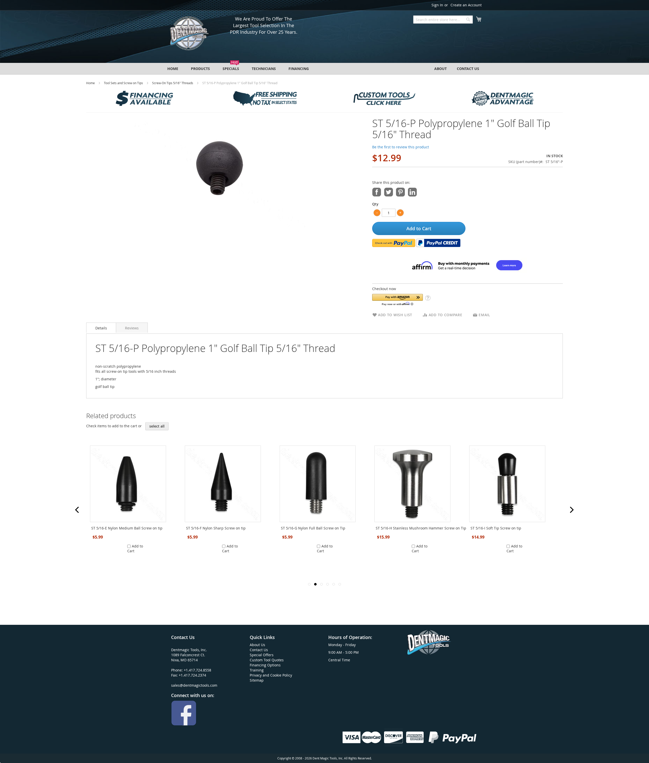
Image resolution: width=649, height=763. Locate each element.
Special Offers (262, 654)
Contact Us (259, 649)
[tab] (101, 328)
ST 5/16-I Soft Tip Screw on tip (496, 528)
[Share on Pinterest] (400, 191)
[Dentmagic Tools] (188, 35)
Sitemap (257, 680)
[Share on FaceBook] (376, 191)
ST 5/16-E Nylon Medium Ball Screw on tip (127, 528)
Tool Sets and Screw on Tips (123, 83)
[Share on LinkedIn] (412, 191)
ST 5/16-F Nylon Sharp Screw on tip (216, 528)
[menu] (324, 68)
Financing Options (265, 665)
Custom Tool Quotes (267, 660)
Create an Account (466, 5)
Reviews (132, 328)
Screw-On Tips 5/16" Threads (172, 83)
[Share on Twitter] (388, 191)
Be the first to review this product (400, 147)
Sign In (437, 5)
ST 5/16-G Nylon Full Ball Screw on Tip (313, 528)
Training (257, 670)
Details (101, 328)
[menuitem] (172, 68)
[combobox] (443, 19)
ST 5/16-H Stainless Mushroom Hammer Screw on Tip (421, 528)
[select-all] (157, 426)
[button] (397, 299)
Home (90, 83)
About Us (257, 644)
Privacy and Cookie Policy (271, 675)
